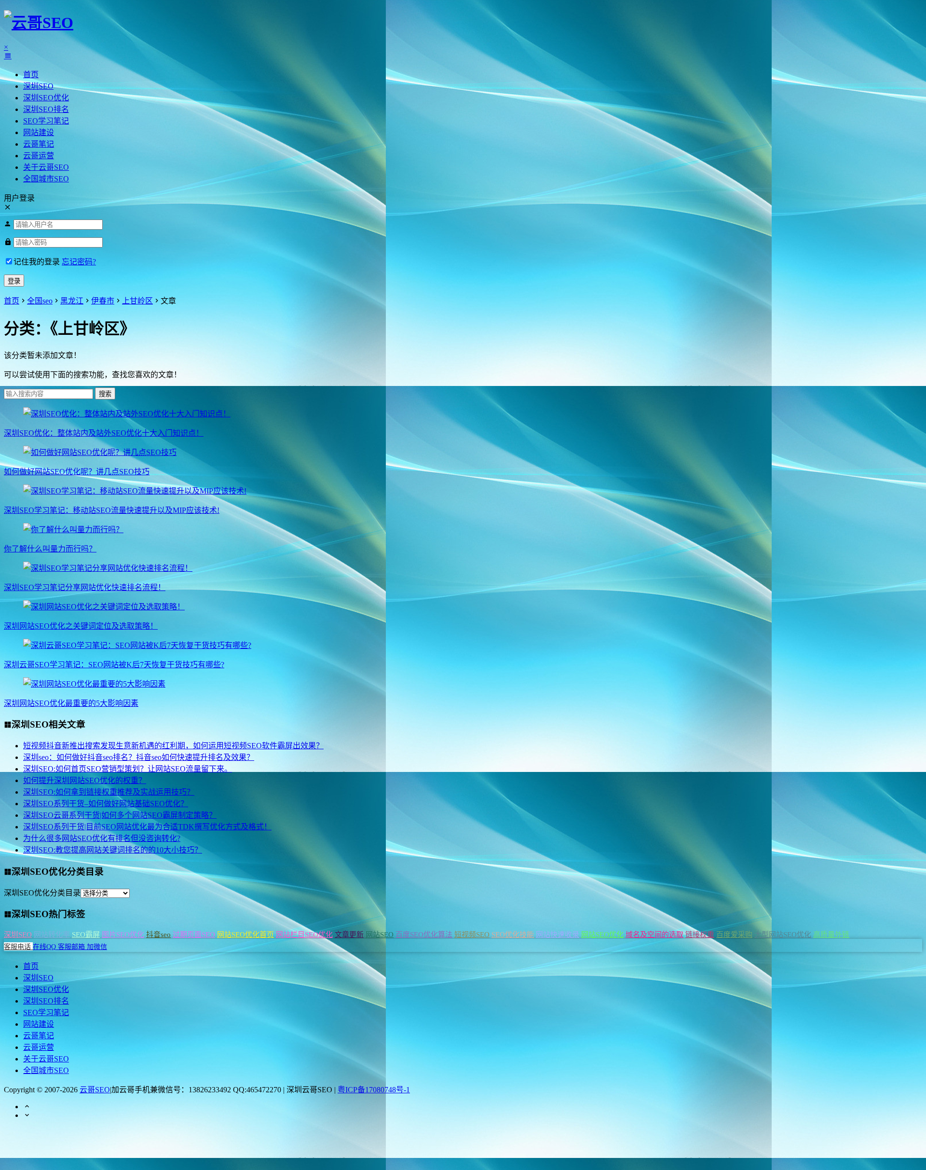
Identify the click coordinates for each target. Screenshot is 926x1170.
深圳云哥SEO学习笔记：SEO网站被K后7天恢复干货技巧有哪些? (114, 665)
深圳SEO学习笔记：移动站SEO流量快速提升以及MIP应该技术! (111, 510)
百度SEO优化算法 (423, 934)
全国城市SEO (46, 179)
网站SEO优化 (602, 934)
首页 (31, 74)
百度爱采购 (734, 934)
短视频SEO (472, 934)
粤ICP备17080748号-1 (374, 1090)
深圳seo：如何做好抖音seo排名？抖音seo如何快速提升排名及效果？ (138, 757)
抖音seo (158, 934)
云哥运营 (38, 155)
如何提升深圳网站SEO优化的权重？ (84, 780)
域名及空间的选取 (654, 934)
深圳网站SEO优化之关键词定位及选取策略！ (81, 626)
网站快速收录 (557, 934)
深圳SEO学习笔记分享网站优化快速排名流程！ (84, 587)
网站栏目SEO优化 (304, 934)
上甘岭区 (137, 301)
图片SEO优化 (123, 934)
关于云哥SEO (46, 167)
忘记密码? (79, 262)
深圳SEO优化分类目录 (42, 893)
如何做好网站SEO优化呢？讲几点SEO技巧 (77, 472)
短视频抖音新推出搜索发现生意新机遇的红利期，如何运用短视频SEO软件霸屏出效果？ (173, 746)
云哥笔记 (38, 144)
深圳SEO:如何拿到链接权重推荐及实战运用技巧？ (108, 792)
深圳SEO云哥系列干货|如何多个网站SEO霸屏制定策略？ (120, 815)
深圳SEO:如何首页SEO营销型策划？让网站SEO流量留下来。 (127, 769)
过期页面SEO (194, 934)
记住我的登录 (37, 262)
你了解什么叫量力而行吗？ (50, 549)
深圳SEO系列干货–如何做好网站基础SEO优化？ (105, 803)
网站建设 (38, 132)
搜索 (105, 394)
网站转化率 (52, 934)
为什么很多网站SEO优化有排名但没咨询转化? (101, 838)
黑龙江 (71, 301)
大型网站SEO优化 (782, 934)
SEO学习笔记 (46, 121)
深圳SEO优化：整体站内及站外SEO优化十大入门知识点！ (104, 433)
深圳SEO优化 (46, 98)
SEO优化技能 (512, 934)
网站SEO (380, 934)
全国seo (40, 301)
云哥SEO (95, 1090)
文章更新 (349, 934)
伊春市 (102, 301)
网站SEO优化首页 (245, 934)
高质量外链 (831, 934)
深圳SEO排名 (46, 109)
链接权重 (699, 934)
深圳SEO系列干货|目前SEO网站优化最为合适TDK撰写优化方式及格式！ (147, 827)
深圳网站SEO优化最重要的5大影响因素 (71, 703)
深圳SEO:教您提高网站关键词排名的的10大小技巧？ (112, 850)
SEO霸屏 (86, 934)
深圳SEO (38, 86)
